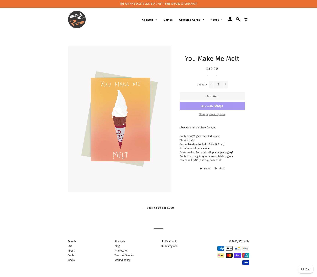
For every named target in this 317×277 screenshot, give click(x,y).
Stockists (119, 241)
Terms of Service (124, 255)
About (215, 19)
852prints (243, 241)
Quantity (202, 84)
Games (168, 19)
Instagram (171, 246)
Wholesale (120, 250)
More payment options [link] (212, 114)
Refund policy (122, 260)
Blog (117, 246)
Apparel (148, 19)
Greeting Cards (190, 19)
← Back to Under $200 (158, 207)
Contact (72, 255)
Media (71, 260)
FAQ (70, 246)
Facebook (170, 241)
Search (72, 241)
